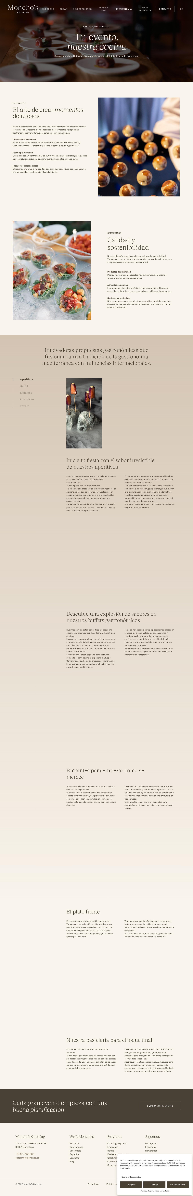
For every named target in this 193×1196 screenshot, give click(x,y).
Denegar (154, 1184)
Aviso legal (165, 1191)
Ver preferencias (177, 1184)
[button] (160, 1106)
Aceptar (131, 1184)
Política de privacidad (150, 1191)
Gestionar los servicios (131, 1177)
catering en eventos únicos (57, 133)
